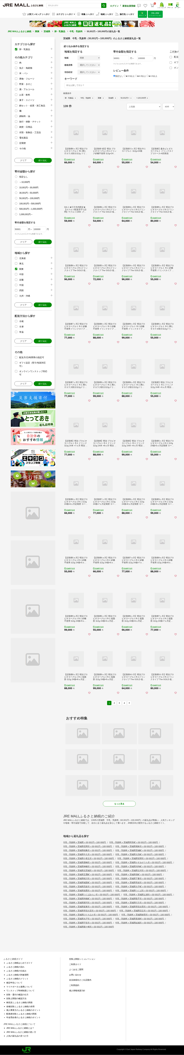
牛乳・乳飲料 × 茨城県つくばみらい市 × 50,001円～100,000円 (91, 894)
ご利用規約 (74, 985)
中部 (21, 274)
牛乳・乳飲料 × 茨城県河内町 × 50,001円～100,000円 (139, 866)
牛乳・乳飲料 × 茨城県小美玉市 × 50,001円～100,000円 (88, 858)
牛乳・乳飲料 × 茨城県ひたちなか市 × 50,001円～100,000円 (90, 915)
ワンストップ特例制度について (20, 990)
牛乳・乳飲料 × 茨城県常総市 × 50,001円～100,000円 (139, 882)
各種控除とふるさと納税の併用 (20, 1006)
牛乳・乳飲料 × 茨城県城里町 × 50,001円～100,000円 (87, 882)
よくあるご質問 (76, 969)
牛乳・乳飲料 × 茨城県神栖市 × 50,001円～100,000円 (87, 866)
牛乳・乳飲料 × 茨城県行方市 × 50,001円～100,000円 (139, 902)
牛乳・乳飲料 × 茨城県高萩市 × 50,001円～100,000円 (87, 886)
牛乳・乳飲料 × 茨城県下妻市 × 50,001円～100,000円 (139, 878)
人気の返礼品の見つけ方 (17, 1036)
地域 (66, 58)
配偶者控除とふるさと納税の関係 (21, 1014)
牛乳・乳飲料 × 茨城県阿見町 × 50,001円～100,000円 (133, 842)
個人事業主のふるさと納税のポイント (23, 1010)
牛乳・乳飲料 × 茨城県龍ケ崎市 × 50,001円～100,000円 (88, 927)
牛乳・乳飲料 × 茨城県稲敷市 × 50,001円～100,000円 (87, 850)
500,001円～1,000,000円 (30, 209)
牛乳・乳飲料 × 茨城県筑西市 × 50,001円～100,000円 (87, 890)
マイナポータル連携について (19, 987)
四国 (21, 290)
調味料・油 (24, 116)
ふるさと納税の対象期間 (17, 975)
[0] (152, 5)
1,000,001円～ (26, 214)
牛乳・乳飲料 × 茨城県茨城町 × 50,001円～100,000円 (139, 850)
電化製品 (23, 137)
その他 (22, 148)
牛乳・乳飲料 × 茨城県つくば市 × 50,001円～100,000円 (140, 890)
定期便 (22, 143)
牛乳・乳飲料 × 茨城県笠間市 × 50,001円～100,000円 (141, 858)
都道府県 (68, 65)
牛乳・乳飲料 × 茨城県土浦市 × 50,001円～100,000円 (147, 894)
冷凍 (21, 326)
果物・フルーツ (26, 78)
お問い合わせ (75, 975)
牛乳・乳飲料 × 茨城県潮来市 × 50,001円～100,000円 (139, 846)
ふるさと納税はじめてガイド (19, 963)
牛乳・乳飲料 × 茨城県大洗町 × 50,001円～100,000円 (139, 854)
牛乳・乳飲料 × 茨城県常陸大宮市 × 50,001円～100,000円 (89, 910)
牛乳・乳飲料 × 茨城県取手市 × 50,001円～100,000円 (139, 898)
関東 (37, 31)
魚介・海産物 (25, 68)
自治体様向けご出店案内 (80, 980)
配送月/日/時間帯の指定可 (31, 357)
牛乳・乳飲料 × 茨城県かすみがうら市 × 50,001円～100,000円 (143, 862)
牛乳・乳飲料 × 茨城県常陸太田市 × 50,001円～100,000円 (141, 906)
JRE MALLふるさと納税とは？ (20, 1028)
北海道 (22, 258)
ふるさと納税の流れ (15, 967)
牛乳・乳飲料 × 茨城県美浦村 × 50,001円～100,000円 (139, 919)
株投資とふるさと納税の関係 (19, 1002)
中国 (21, 285)
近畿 (21, 280)
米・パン (23, 73)
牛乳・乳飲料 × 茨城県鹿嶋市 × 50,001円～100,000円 (87, 862)
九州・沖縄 (24, 296)
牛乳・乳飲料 (76, 31)
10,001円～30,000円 (28, 187)
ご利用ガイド (75, 964)
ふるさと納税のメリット (17, 979)
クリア (23, 160)
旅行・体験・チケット (30, 121)
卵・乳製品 (59, 31)
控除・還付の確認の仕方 (17, 994)
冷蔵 (21, 321)
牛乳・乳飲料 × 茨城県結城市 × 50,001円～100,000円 (139, 923)
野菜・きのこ (25, 84)
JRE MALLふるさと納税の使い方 (21, 1032)
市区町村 (68, 72)
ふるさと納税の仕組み (16, 971)
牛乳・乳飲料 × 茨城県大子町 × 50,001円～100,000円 (139, 886)
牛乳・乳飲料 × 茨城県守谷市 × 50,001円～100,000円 (87, 923)
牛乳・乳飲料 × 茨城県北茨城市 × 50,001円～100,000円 (88, 870)
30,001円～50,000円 (28, 193)
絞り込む (43, 160)
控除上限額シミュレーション (82, 959)
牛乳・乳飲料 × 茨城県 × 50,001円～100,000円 (84, 842)
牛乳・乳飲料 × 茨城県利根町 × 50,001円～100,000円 (87, 898)
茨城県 (47, 31)
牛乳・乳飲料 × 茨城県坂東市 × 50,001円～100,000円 (87, 906)
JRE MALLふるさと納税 (19, 31)
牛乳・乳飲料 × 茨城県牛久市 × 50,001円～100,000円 (87, 854)
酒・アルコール (26, 89)
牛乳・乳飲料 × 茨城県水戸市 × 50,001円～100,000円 (87, 919)
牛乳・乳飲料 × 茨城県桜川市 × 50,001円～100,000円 (87, 878)
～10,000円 (24, 182)
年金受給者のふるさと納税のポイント (23, 1017)
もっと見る (119, 804)
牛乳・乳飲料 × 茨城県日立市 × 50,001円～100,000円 (143, 910)
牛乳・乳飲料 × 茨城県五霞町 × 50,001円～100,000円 (87, 874)
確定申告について (14, 983)
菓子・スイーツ (26, 100)
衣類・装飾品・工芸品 (30, 132)
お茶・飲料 (24, 95)
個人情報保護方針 (77, 990)
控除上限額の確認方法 (16, 998)
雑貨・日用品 (25, 127)
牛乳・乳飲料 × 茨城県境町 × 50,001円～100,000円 (138, 874)
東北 (21, 263)
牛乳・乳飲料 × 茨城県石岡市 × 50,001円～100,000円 (87, 846)
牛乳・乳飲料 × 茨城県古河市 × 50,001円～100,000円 (141, 870)
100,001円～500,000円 (30, 203)
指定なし (23, 176)
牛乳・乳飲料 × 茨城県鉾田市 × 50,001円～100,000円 (145, 915)
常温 (21, 332)
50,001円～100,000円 (29, 198)
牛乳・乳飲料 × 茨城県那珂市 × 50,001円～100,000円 (87, 902)
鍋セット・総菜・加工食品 (32, 105)
